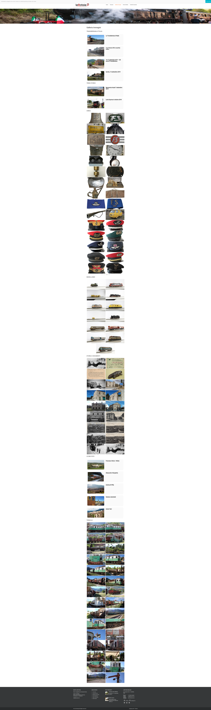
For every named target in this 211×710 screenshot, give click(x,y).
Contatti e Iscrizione (133, 4)
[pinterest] (129, 703)
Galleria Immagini (118, 4)
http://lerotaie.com (131, 697)
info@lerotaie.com (131, 696)
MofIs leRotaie (95, 698)
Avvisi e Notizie (125, 4)
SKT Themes (135, 708)
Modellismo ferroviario (96, 694)
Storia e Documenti (95, 697)
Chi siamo (111, 4)
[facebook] (124, 700)
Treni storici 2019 (95, 693)
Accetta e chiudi (208, 1)
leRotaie (77, 708)
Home (107, 4)
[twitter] (124, 703)
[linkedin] (127, 703)
